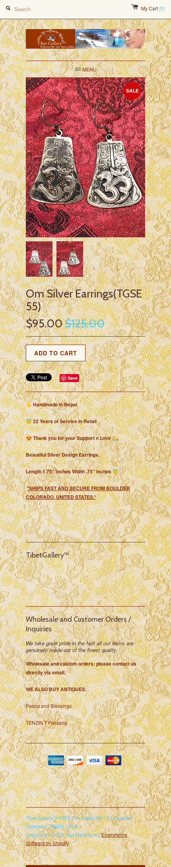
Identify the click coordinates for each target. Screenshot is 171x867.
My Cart (153, 8)
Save (73, 378)
